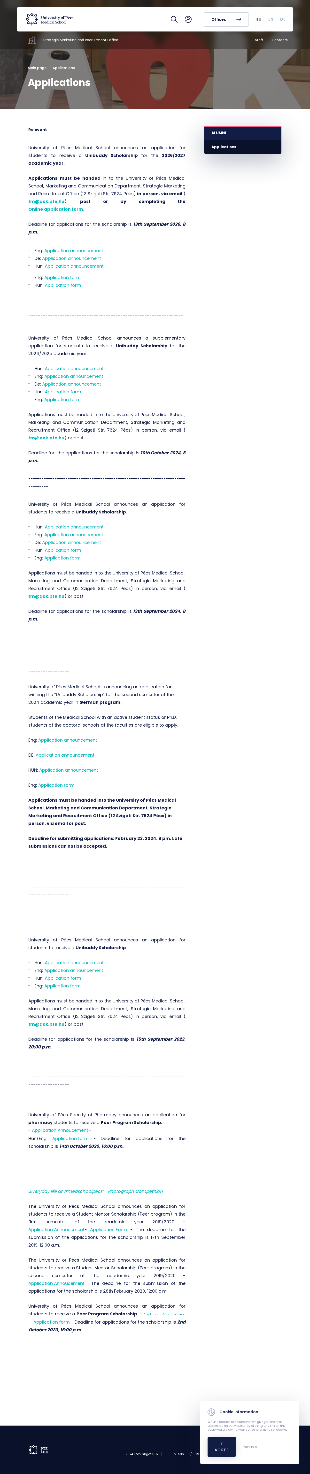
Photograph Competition (135, 1191)
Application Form (108, 1229)
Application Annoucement (60, 1130)
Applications (223, 146)
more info (250, 1447)
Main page (37, 67)
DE (283, 19)
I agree (222, 1447)
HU (259, 19)
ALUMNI (218, 132)
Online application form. (56, 209)
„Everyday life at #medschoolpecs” (66, 1191)
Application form (62, 277)
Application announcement (73, 251)
